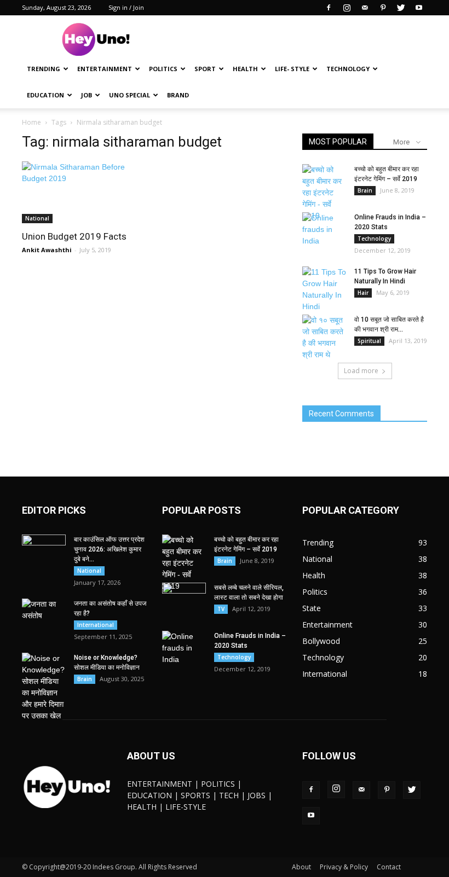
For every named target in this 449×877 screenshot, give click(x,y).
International (95, 625)
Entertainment (104, 69)
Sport (205, 69)
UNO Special (129, 95)
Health (245, 69)
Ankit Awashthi (47, 250)
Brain (365, 190)
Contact (389, 867)
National (37, 218)
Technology (348, 69)
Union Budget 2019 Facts (74, 236)
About (301, 867)
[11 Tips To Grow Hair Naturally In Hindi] (324, 289)
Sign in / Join (126, 7)
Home (31, 122)
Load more (361, 370)
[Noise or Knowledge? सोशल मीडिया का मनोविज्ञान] (44, 687)
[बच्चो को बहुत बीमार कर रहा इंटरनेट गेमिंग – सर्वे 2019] (324, 193)
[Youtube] (419, 7)
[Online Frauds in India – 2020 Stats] (324, 229)
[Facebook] (328, 7)
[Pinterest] (383, 7)
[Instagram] (346, 7)
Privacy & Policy (344, 867)
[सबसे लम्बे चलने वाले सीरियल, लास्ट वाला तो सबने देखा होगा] (184, 598)
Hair (363, 293)
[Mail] (364, 7)
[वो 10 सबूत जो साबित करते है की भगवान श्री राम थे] (324, 338)
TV (221, 609)
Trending (43, 69)
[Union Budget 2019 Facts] (84, 192)
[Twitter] (401, 7)
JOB (86, 95)
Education (45, 95)
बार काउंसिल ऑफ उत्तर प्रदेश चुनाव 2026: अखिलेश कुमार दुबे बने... (109, 549)
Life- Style (292, 69)
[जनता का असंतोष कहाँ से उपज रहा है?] (44, 614)
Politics (163, 69)
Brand (178, 95)
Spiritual (369, 341)
